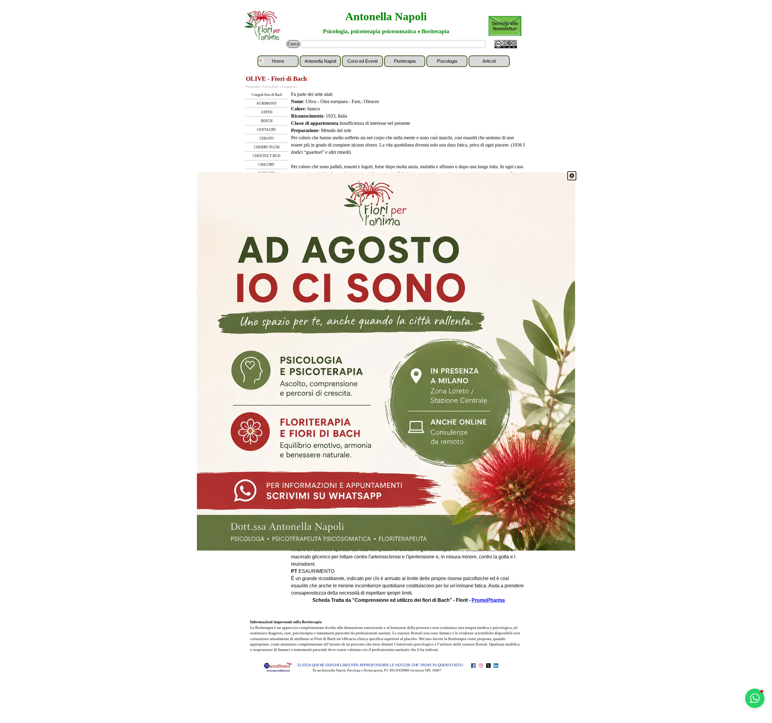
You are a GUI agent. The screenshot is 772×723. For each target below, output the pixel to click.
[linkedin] (496, 665)
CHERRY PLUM (267, 147)
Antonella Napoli (386, 16)
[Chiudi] (571, 175)
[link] (386, 361)
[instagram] (481, 665)
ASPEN (267, 112)
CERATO (267, 138)
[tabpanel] (408, 149)
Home (278, 61)
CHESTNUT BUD (266, 156)
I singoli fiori (289, 86)
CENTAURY (266, 130)
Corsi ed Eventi (362, 61)
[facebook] (473, 665)
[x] (488, 665)
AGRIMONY (266, 103)
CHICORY (266, 165)
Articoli (489, 61)
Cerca (293, 43)
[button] (754, 698)
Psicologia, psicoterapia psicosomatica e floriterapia (386, 31)
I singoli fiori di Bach (267, 95)
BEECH (267, 121)
